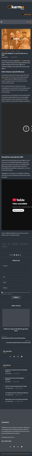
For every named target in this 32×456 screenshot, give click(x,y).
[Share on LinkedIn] (18, 255)
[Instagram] (18, 356)
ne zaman (5, 246)
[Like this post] (11, 255)
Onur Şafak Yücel (9, 388)
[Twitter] (14, 356)
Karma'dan (13, 51)
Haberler (7, 51)
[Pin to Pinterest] (16, 255)
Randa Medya (16, 453)
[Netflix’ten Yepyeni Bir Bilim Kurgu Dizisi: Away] (16, 318)
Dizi (2, 51)
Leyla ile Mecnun (24, 243)
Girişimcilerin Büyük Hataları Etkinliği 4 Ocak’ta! (16, 370)
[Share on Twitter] (14, 255)
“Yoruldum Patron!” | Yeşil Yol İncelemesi (16, 393)
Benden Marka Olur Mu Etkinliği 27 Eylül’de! (14, 378)
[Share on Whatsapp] (20, 255)
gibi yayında (15, 243)
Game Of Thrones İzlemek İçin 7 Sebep (16, 386)
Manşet (18, 51)
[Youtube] (22, 356)
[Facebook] (10, 356)
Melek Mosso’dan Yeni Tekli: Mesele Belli (16, 399)
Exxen (21, 60)
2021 (3, 79)
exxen (4, 243)
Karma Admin (8, 373)
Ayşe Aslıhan (5, 57)
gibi (9, 243)
